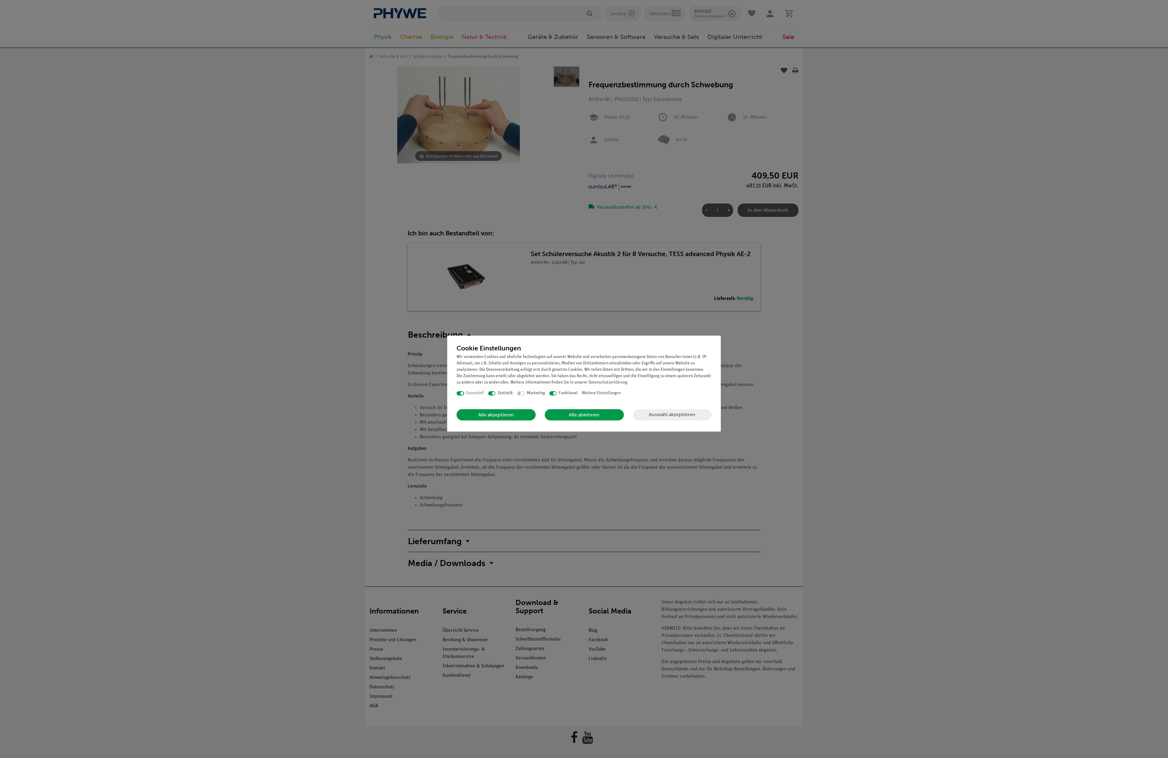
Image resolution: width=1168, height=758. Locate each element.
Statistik (505, 393)
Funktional (568, 393)
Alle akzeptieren (496, 415)
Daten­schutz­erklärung (608, 382)
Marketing (536, 393)
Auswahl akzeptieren (672, 414)
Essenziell (475, 393)
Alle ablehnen (584, 415)
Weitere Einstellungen (601, 393)
